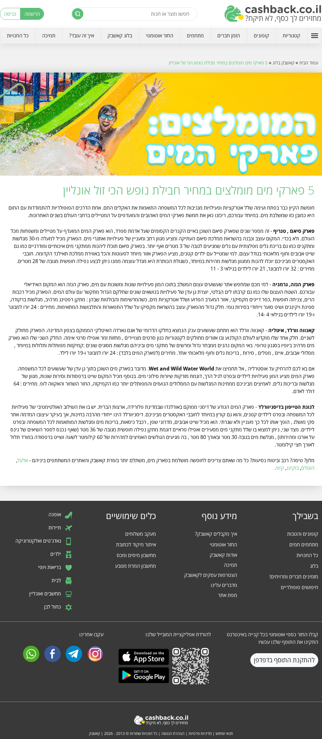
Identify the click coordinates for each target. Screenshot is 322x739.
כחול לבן (53, 606)
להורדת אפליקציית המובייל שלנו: (178, 634)
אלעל (22, 460)
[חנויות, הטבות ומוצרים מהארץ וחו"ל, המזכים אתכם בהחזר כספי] (273, 14)
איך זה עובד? (81, 35)
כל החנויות (18, 35)
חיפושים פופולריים (299, 587)
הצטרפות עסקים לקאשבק (210, 575)
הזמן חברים (228, 35)
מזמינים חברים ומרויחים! (293, 576)
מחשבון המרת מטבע (135, 565)
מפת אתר (227, 595)
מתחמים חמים (303, 544)
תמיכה (48, 35)
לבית (57, 580)
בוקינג (292, 467)
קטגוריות (291, 35)
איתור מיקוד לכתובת (136, 544)
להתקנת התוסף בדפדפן (284, 660)
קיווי (280, 467)
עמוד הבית (308, 63)
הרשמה (32, 13)
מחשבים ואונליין (45, 593)
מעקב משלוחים (140, 533)
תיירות (55, 527)
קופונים (261, 35)
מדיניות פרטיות (200, 733)
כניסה (10, 13)
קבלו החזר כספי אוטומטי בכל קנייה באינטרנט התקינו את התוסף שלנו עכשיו (272, 638)
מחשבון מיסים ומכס (136, 555)
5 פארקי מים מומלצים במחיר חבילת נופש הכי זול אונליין (218, 63)
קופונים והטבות (302, 533)
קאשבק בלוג (283, 63)
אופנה (55, 514)
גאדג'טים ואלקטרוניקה (38, 540)
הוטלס (307, 467)
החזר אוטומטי (159, 35)
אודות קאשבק (223, 554)
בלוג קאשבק (120, 35)
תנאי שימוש (224, 733)
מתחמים (195, 35)
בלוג (314, 565)
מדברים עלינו (224, 585)
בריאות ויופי (50, 567)
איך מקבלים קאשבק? (216, 533)
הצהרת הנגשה (173, 733)
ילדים (56, 553)
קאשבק (94, 733)
